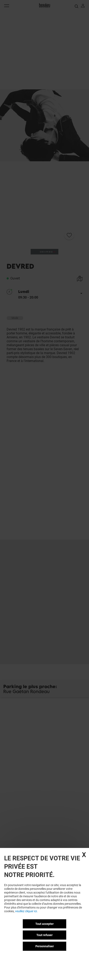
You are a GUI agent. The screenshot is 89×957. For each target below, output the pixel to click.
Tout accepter (44, 923)
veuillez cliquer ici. (26, 911)
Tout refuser (44, 935)
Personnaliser (44, 946)
